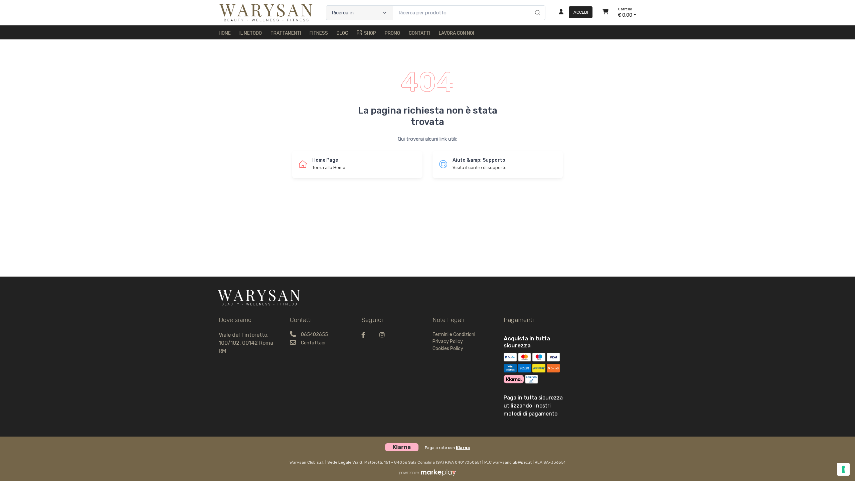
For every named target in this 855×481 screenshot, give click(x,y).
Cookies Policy (448, 348)
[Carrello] (605, 12)
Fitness (319, 33)
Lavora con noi (456, 33)
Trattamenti (286, 33)
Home (225, 33)
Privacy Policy (448, 341)
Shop (370, 33)
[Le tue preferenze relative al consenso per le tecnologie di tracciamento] (843, 469)
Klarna (463, 447)
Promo (392, 33)
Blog (342, 33)
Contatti (419, 33)
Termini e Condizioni (454, 334)
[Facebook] (366, 336)
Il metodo (250, 33)
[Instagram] (384, 336)
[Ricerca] (536, 5)
